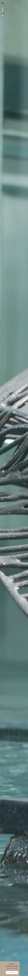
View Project (11, 972)
